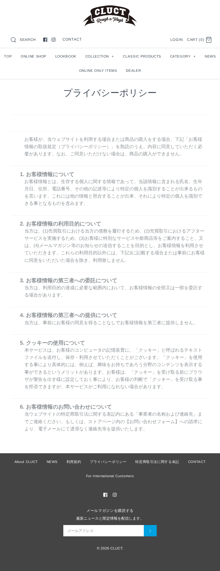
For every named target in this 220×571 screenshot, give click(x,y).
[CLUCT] (110, 9)
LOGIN (176, 40)
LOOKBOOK (65, 56)
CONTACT (72, 39)
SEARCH (28, 40)
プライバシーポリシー (108, 462)
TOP (8, 56)
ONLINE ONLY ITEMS (98, 71)
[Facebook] (45, 40)
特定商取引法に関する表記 (157, 462)
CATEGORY (183, 56)
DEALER (133, 71)
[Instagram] (54, 40)
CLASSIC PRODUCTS (142, 56)
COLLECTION (99, 56)
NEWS (210, 56)
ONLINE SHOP (33, 56)
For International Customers (110, 476)
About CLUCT (26, 462)
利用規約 (74, 462)
